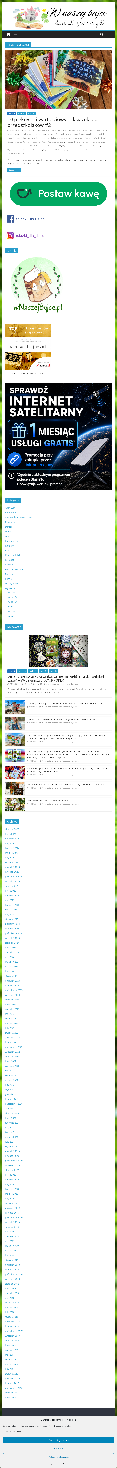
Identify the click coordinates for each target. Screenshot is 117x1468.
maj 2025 (9, 900)
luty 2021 (9, 1141)
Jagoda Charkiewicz (81, 134)
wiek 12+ (12, 597)
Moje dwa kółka (75, 138)
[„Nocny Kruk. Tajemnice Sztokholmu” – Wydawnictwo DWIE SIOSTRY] (15, 718)
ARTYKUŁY (10, 507)
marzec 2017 (11, 1364)
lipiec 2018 (10, 1288)
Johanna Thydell (97, 134)
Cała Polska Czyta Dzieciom (19, 517)
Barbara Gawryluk (76, 130)
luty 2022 (9, 1084)
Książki (12, 113)
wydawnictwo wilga (74, 149)
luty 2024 (9, 971)
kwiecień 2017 (12, 1359)
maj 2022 (9, 1070)
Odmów (58, 1448)
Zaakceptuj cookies (59, 1440)
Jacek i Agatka (65, 134)
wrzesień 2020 (12, 1165)
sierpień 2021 (12, 1113)
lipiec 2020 (10, 1174)
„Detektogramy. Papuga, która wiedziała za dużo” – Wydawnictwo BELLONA (65, 703)
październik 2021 (14, 1103)
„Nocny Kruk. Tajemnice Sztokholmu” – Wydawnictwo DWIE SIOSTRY (61, 719)
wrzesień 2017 (12, 1335)
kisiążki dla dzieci (14, 138)
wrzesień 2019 (12, 1222)
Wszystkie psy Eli (54, 145)
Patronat (9, 559)
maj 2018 (9, 1297)
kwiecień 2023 (12, 1018)
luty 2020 (9, 1198)
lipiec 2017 (10, 1345)
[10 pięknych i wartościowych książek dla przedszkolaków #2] (58, 51)
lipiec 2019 (10, 1231)
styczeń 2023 (11, 1032)
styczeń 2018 (11, 1316)
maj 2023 (9, 1013)
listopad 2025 (12, 871)
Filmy (8, 531)
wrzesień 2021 (12, 1108)
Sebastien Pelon (72, 142)
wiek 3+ (21, 113)
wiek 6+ (31, 113)
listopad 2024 (12, 928)
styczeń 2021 (11, 1146)
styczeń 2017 (11, 1373)
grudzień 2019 (12, 1208)
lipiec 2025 (10, 890)
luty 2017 (9, 1368)
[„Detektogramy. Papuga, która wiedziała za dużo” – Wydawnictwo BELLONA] (15, 702)
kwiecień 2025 (12, 904)
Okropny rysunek (29, 142)
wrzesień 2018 (12, 1279)
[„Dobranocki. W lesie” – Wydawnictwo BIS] (15, 799)
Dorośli (8, 526)
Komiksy (9, 545)
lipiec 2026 (10, 833)
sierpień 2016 (12, 1392)
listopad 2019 (12, 1212)
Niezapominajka (14, 142)
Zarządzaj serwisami (13, 1431)
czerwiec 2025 (12, 895)
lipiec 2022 (10, 1061)
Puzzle (8, 578)
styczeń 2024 (11, 975)
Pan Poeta (42, 142)
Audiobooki (11, 512)
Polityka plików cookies (57, 1464)
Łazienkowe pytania (15, 153)
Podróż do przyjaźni (56, 142)
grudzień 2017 (12, 1321)
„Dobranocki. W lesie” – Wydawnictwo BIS (47, 800)
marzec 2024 (11, 966)
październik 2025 (14, 876)
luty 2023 (9, 1028)
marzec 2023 (11, 1023)
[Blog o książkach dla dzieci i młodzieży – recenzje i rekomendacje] (8, 34)
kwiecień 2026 (12, 848)
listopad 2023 (12, 985)
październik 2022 (14, 1047)
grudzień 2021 (12, 1094)
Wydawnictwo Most (15, 149)
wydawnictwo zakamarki (93, 149)
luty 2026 (9, 857)
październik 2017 (14, 1331)
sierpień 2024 (12, 942)
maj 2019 (9, 1241)
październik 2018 (14, 1274)
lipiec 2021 (10, 1118)
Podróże (9, 564)
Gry (7, 536)
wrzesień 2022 (12, 1051)
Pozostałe (10, 574)
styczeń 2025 (11, 919)
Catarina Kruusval (92, 130)
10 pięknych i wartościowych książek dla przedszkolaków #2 (52, 122)
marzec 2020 (11, 1193)
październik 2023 (14, 990)
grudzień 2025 (12, 867)
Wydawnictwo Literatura (90, 145)
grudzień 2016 (12, 1378)
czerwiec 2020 (12, 1179)
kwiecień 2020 (12, 1189)
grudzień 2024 (12, 923)
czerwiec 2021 (12, 1122)
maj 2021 (9, 1127)
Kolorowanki (11, 540)
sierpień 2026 (12, 829)
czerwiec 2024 (12, 952)
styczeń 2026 (11, 862)
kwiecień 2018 (12, 1302)
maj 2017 (9, 1354)
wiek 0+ (12, 592)
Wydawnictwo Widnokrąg (54, 149)
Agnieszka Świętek (59, 130)
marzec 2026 (11, 852)
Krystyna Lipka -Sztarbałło (34, 138)
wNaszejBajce (30, 130)
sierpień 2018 (12, 1283)
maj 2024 (9, 957)
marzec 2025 (11, 909)
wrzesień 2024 (12, 938)
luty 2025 (9, 914)
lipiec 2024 (10, 947)
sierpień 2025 (12, 886)
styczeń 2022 (11, 1089)
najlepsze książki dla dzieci (94, 138)
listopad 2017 (12, 1326)
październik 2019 (14, 1217)
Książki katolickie (13, 555)
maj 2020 (9, 1184)
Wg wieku (10, 588)
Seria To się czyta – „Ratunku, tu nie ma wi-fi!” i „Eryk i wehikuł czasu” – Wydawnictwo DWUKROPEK (55, 678)
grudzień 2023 (12, 980)
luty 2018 (9, 1312)
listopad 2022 (12, 1042)
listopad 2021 (12, 1099)
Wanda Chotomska (38, 145)
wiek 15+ (12, 601)
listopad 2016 (12, 1383)
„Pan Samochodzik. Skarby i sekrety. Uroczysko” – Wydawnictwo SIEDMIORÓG (66, 784)
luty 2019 (9, 1255)
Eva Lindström (52, 134)
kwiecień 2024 (12, 961)
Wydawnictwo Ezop (70, 145)
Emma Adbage (39, 134)
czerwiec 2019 (12, 1236)
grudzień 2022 (12, 1037)
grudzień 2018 (12, 1264)
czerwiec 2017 (12, 1350)
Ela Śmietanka (26, 134)
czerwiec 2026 (12, 838)
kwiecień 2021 (12, 1132)
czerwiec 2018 (12, 1293)
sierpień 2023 (12, 999)
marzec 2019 (11, 1250)
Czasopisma (11, 522)
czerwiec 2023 (12, 1009)
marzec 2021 (11, 1136)
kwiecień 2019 (12, 1245)
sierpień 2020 (12, 1170)
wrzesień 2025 (12, 881)
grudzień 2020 (12, 1151)
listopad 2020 (12, 1155)
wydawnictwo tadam (33, 149)
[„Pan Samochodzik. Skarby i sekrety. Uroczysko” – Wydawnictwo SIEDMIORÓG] (15, 783)
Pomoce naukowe (14, 569)
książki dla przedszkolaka (56, 138)
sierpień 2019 (12, 1226)
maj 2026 (9, 843)
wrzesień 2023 (12, 994)
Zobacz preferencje (59, 1456)
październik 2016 (14, 1387)
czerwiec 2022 (12, 1065)
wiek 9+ (12, 615)
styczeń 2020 (11, 1203)
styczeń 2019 (11, 1260)
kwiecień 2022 (12, 1075)
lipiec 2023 (10, 1004)
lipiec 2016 (10, 1397)
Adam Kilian (45, 130)
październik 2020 (14, 1160)
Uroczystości (11, 583)
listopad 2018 (12, 1269)
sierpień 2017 (12, 1340)
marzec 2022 (11, 1080)
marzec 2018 (11, 1307)
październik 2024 (14, 933)
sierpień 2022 (12, 1056)
